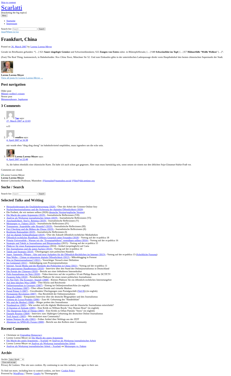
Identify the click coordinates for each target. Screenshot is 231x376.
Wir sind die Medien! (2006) (20, 302)
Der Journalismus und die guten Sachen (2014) (29, 248)
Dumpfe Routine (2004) (18, 313)
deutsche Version (58, 212)
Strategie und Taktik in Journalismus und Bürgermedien (33, 243)
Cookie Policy (68, 370)
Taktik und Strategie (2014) (20, 251)
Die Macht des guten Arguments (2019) (26, 215)
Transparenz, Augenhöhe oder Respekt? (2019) (29, 226)
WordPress (18, 373)
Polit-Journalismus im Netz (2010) (23, 274)
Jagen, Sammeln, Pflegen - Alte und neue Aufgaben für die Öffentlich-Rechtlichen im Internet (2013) (56, 254)
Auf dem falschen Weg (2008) (21, 282)
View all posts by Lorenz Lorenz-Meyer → (22, 78)
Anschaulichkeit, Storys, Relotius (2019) (26, 220)
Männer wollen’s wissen (13, 93)
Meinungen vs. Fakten (75, 346)
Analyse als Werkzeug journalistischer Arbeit (74, 340)
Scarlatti (11, 7)
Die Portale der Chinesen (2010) (22, 271)
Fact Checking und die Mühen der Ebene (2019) (30, 229)
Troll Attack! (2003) (16, 316)
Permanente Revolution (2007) (21, 294)
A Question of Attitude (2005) (21, 308)
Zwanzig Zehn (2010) (17, 277)
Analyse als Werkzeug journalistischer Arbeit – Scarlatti (33, 346)
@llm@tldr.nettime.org (83, 180)
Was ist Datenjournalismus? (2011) (23, 260)
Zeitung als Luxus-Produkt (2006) (22, 299)
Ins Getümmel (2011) (16, 263)
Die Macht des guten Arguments (47, 337)
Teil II (81, 291)
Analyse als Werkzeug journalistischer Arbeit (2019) (32, 218)
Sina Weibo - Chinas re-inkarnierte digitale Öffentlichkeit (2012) (38, 257)
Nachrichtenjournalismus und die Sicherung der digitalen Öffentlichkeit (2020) (44, 209)
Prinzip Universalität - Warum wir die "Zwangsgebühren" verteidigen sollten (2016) (47, 240)
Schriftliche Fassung (147, 254)
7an (17, 118)
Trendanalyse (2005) (16, 305)
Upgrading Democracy (31, 335)
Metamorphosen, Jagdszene (14, 99)
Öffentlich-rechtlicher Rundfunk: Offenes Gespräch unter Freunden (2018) (42, 237)
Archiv (4, 359)
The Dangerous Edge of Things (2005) (25, 310)
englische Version (75, 212)
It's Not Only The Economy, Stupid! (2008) (27, 279)
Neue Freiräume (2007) (17, 288)
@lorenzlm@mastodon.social (57, 180)
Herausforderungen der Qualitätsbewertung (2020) (31, 206)
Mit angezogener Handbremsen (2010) (25, 268)
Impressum (11, 23)
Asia (3, 31)
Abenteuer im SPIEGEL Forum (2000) (25, 322)
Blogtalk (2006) (14, 296)
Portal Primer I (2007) (17, 291)
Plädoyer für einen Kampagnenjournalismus (27, 246)
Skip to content (8, 2)
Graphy (37, 373)
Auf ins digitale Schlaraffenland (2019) (25, 234)
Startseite (10, 20)
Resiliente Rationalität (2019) (21, 232)
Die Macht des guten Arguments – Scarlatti (27, 340)
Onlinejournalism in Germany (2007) (24, 285)
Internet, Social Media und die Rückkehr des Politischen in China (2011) (42, 265)
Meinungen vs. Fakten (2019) (21, 223)
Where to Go (12, 31)
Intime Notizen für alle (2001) (21, 319)
